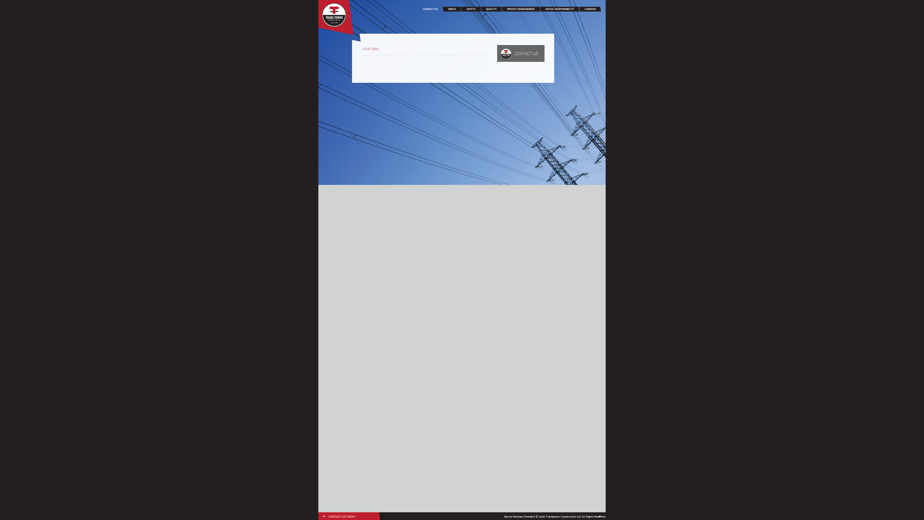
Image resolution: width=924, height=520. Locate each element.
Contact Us (526, 54)
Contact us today (341, 516)
